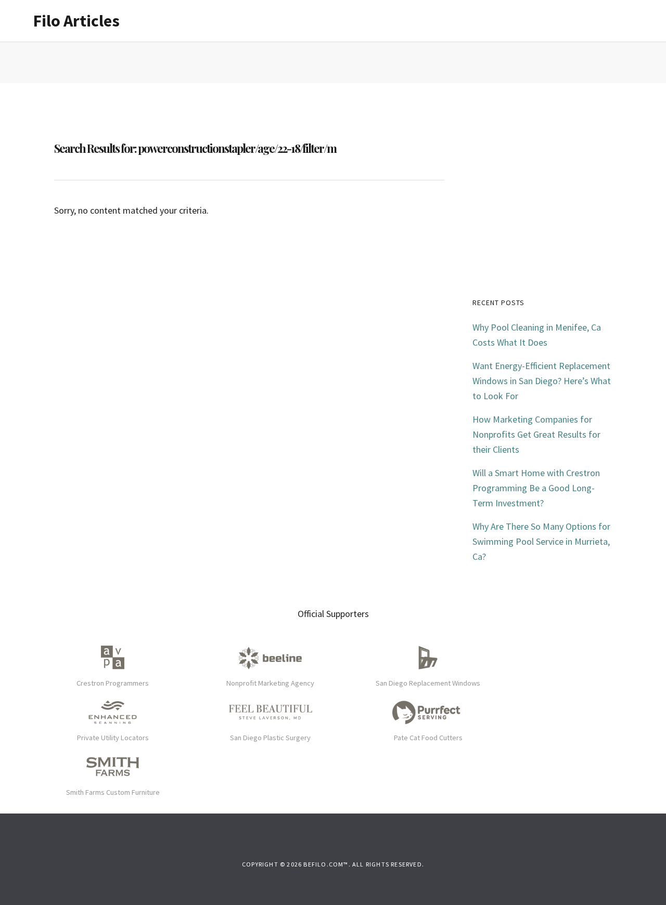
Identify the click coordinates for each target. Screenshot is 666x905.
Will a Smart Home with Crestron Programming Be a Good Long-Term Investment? (536, 488)
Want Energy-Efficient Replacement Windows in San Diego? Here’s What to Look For (541, 381)
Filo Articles (76, 20)
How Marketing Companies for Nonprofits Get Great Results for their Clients (536, 434)
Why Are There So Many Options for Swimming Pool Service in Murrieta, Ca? (541, 541)
